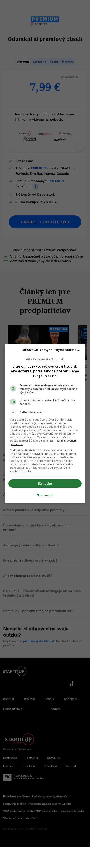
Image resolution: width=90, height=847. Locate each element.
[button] (45, 412)
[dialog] (45, 423)
